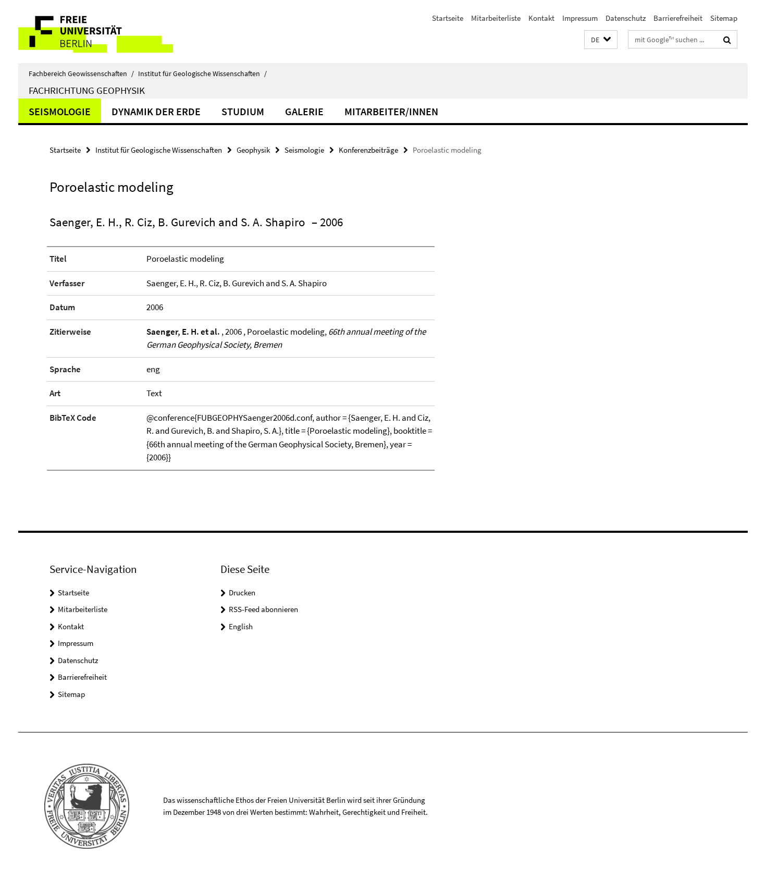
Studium (242, 111)
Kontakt (541, 18)
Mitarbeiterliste (496, 18)
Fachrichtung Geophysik (87, 90)
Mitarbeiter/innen (391, 111)
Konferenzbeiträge (368, 150)
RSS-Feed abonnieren (263, 609)
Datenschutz (626, 18)
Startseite (447, 18)
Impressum (580, 18)
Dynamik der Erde (156, 111)
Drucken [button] (242, 592)
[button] (600, 40)
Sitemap (723, 18)
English (241, 626)
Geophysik (253, 150)
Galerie (304, 111)
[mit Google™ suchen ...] (727, 39)
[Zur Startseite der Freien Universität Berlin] (105, 31)
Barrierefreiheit (677, 18)
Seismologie (60, 111)
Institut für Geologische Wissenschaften (202, 73)
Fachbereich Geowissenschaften (81, 73)
